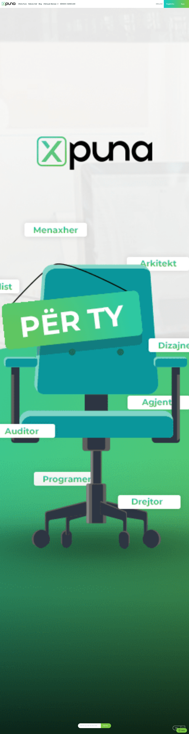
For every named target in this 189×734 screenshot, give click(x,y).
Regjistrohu (170, 4)
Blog (40, 4)
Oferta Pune (22, 4)
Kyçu (182, 4)
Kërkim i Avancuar (67, 4)
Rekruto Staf (32, 4)
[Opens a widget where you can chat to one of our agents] (181, 730)
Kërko (105, 726)
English (159, 4)
